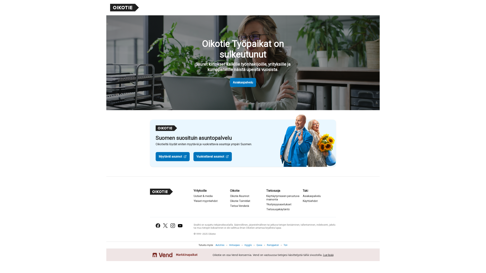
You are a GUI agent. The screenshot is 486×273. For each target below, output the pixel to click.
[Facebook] (158, 225)
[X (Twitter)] (165, 225)
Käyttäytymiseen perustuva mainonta (282, 198)
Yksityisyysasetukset (278, 204)
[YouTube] (180, 225)
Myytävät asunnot (170, 156)
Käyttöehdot (310, 200)
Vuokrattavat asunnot (210, 156)
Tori (285, 245)
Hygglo (248, 245)
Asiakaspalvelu (243, 82)
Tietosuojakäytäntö (278, 209)
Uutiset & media (203, 196)
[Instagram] (172, 225)
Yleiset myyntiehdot (206, 200)
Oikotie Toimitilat (240, 200)
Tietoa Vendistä (239, 205)
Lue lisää (328, 255)
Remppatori (273, 245)
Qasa (259, 245)
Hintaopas (234, 245)
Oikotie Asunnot (239, 196)
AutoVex (219, 245)
